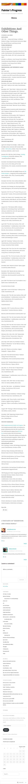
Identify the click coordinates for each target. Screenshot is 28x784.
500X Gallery (8, 148)
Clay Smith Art (6, 665)
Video (4, 653)
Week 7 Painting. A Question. (9, 687)
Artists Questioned (6, 610)
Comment (21, 579)
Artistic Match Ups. (7, 607)
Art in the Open (6, 605)
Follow (6, 729)
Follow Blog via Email (8, 715)
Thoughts (5, 646)
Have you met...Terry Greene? (9, 682)
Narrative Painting (7, 626)
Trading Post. (5, 648)
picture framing (6, 628)
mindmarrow (11, 529)
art (3, 603)
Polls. (4, 630)
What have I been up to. (7, 691)
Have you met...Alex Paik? (8, 700)
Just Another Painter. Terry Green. (10, 670)
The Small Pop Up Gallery (8, 644)
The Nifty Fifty (6, 642)
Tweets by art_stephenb (9, 741)
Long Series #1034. (7, 696)
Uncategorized (6, 651)
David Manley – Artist (7, 668)
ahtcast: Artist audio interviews (9, 661)
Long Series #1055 (6, 689)
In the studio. (5, 621)
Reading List (5, 632)
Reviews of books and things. (9, 637)
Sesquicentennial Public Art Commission (11, 674)
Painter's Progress (11, 10)
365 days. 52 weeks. (7, 594)
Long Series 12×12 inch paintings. (11, 598)
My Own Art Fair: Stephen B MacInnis (11, 672)
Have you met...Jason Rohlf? (8, 698)
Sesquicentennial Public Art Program (13, 425)
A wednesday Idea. (8, 619)
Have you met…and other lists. (9, 616)
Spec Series (5, 639)
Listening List (7, 635)
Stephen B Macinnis (7, 739)
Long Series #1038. (7, 684)
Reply (25, 543)
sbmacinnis (12, 549)
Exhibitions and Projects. (8, 614)
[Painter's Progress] (14, 4)
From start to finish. (8, 623)
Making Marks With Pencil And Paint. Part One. (12, 694)
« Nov (4, 768)
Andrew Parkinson (7, 663)
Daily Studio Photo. (7, 612)
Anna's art (5, 600)
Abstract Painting (6, 596)
